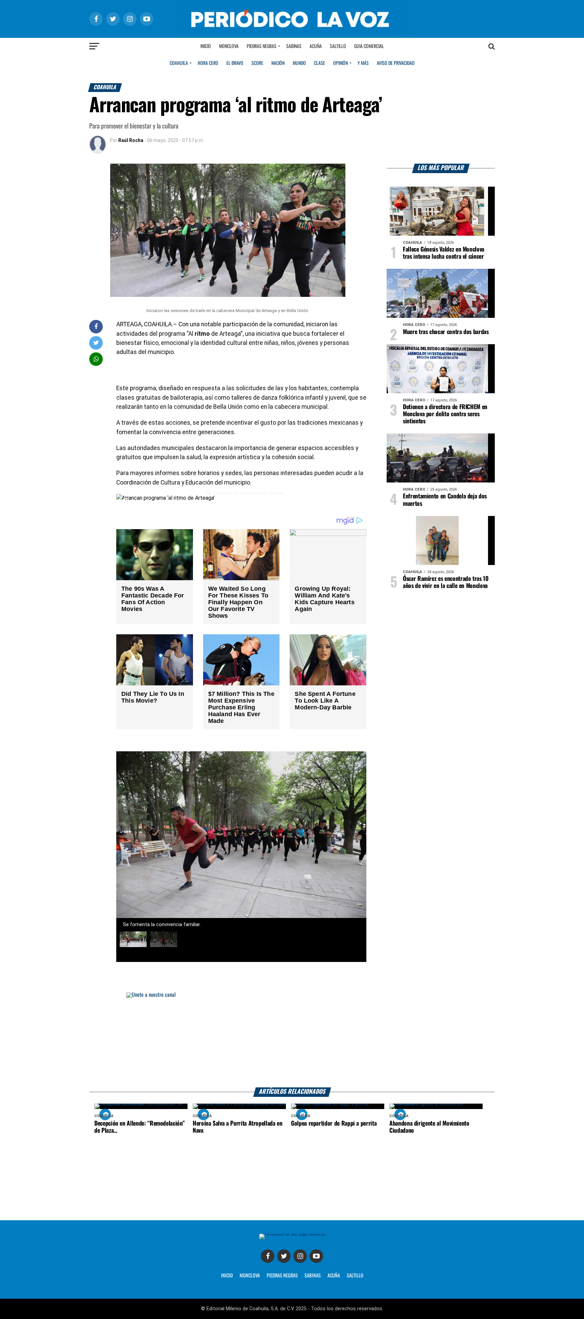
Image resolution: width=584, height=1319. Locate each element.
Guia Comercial (369, 46)
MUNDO (299, 63)
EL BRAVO (234, 63)
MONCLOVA (250, 1275)
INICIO (227, 1275)
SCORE (257, 63)
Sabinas (293, 46)
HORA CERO (208, 63)
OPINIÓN (340, 63)
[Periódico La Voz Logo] (292, 19)
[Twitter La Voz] (284, 1256)
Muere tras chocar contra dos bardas (446, 332)
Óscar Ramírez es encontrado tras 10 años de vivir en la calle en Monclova (446, 582)
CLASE (319, 63)
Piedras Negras (261, 46)
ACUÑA (333, 1275)
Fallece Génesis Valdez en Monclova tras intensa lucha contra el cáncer (443, 253)
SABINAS (313, 1275)
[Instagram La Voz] (300, 1256)
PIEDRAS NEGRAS (282, 1275)
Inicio (205, 46)
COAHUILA (179, 63)
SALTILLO (355, 1275)
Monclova (229, 46)
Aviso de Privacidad (395, 63)
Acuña (316, 46)
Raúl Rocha (130, 140)
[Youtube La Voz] (316, 1256)
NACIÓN (278, 63)
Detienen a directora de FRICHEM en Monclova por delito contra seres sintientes (445, 414)
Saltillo (338, 46)
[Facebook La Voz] (267, 1256)
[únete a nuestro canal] (292, 1039)
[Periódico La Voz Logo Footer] (292, 1236)
